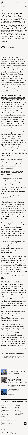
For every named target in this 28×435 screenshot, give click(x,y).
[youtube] (8, 433)
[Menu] (25, 2)
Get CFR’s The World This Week (9, 420)
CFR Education (4, 410)
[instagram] (11, 433)
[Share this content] (14, 432)
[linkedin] (5, 433)
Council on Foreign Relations (12, 324)
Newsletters (17, 408)
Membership (18, 405)
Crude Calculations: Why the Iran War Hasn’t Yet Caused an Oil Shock (16, 371)
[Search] (21, 2)
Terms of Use (18, 414)
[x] (17, 433)
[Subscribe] (25, 423)
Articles (3, 6)
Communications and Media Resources (20, 412)
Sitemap (3, 416)
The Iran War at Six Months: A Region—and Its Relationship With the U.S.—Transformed (15, 379)
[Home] (2, 3)
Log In (18, 2)
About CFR (3, 405)
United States (5, 10)
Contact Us (3, 411)
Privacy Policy (4, 414)
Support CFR (4, 407)
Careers (3, 408)
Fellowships (17, 407)
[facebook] (2, 433)
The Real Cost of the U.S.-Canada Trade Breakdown (14, 390)
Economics (16, 362)
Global (10, 362)
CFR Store (17, 410)
